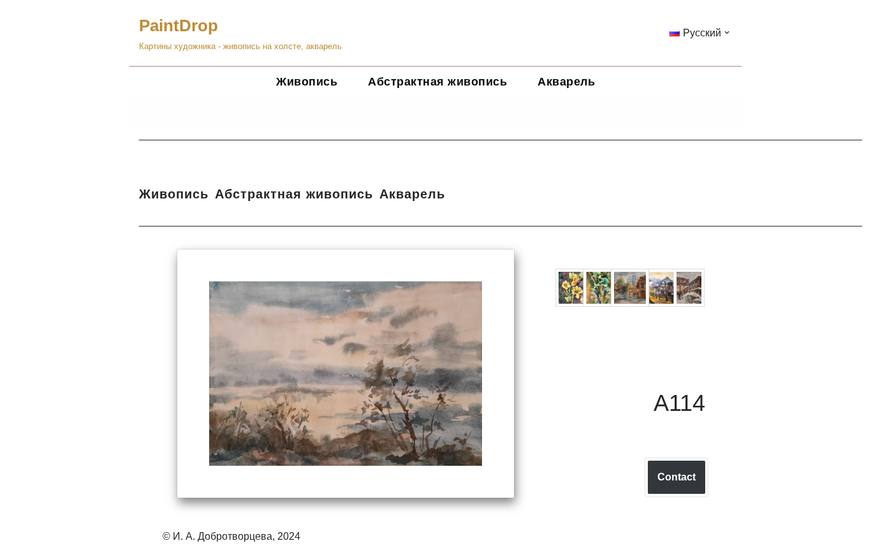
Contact (676, 477)
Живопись (306, 81)
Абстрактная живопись (437, 81)
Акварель (566, 81)
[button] (726, 32)
